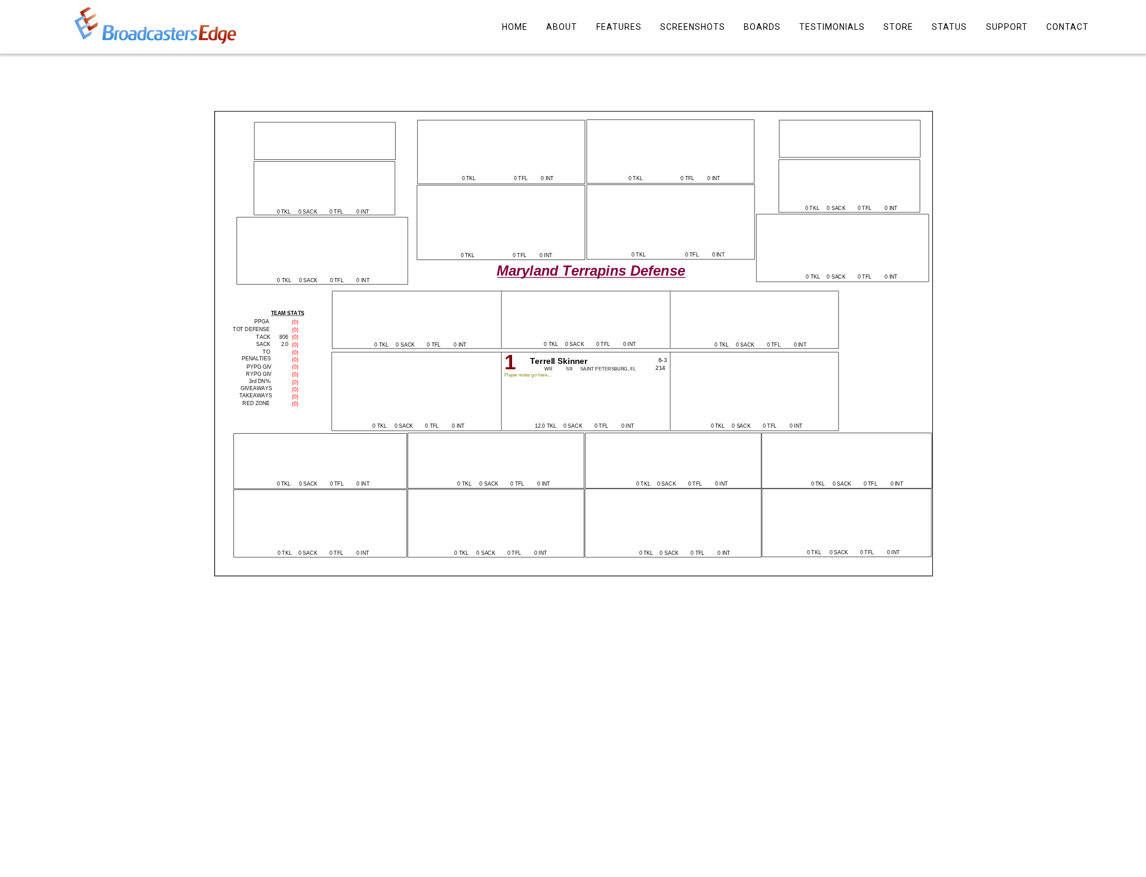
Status (949, 27)
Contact (1067, 27)
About (561, 27)
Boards (761, 27)
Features (618, 27)
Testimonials (832, 27)
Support (1006, 27)
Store (898, 27)
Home (515, 27)
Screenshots (692, 27)
